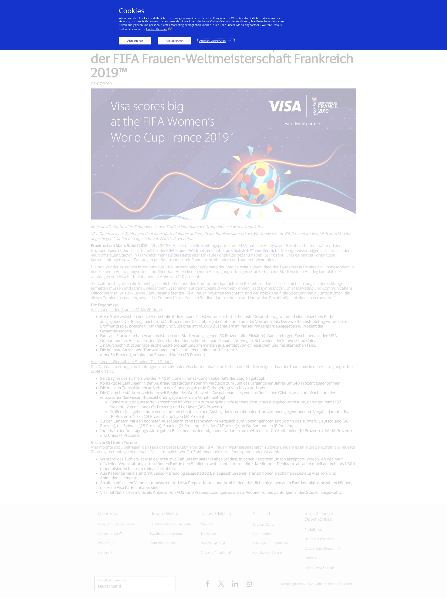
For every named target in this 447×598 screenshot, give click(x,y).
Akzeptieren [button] (135, 41)
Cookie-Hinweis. (156, 29)
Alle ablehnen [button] (174, 41)
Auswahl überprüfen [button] (212, 41)
